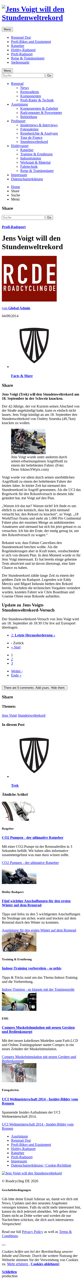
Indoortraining (30, 158)
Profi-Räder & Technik (37, 100)
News (24, 88)
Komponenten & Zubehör (39, 108)
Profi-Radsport (22, 54)
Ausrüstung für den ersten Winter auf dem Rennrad (39, 930)
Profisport (18, 121)
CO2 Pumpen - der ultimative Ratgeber (32, 838)
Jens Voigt (9, 715)
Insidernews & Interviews (39, 125)
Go (49, 75)
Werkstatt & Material (35, 162)
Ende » (16, 675)
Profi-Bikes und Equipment (31, 42)
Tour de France (31, 137)
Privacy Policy (32, 1232)
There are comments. (34, 687)
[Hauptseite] (41, 17)
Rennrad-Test (21, 37)
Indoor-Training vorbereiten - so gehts (31, 968)
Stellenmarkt (20, 62)
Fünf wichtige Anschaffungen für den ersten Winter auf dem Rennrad (36, 903)
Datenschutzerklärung (27, 179)
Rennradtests (29, 92)
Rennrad (17, 84)
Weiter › (17, 671)
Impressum (19, 175)
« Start (16, 647)
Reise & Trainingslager (27, 58)
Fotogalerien (29, 129)
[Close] (4, 1245)
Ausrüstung (19, 104)
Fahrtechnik (29, 166)
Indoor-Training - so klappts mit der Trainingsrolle (38, 989)
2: (33, 635)
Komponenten (30, 96)
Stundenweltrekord (34, 142)
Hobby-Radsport (23, 50)
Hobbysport (19, 146)
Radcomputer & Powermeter (41, 113)
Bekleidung (28, 117)
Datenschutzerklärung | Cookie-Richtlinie (41, 1165)
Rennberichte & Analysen (39, 133)
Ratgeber (17, 46)
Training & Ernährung (36, 154)
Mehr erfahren (18, 1264)
